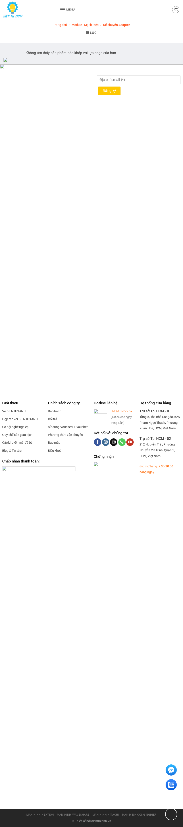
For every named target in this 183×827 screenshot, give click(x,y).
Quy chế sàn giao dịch (17, 435)
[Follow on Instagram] (105, 442)
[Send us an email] (113, 442)
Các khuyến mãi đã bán (18, 442)
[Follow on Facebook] (97, 442)
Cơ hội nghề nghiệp (15, 427)
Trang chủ (60, 25)
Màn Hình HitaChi (105, 814)
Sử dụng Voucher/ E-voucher (68, 427)
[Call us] (122, 442)
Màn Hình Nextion (40, 814)
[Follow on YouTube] (130, 442)
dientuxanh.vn (101, 821)
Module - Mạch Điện (85, 25)
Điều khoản (55, 450)
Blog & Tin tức (11, 450)
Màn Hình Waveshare (73, 814)
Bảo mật (54, 442)
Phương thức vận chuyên (65, 435)
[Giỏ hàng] (175, 9)
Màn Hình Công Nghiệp (139, 814)
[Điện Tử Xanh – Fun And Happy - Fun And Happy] (29, 9)
